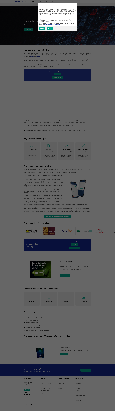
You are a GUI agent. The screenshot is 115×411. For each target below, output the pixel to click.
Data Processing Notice (48, 24)
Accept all (42, 28)
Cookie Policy (57, 24)
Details (49, 28)
